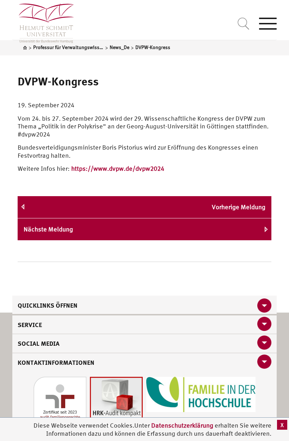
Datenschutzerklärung (182, 425)
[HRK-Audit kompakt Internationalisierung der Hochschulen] (116, 402)
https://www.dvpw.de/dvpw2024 (117, 168)
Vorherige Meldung (238, 207)
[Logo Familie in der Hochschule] (201, 393)
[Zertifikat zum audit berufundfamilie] (59, 402)
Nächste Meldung (48, 229)
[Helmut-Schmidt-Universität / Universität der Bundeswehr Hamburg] (43, 21)
